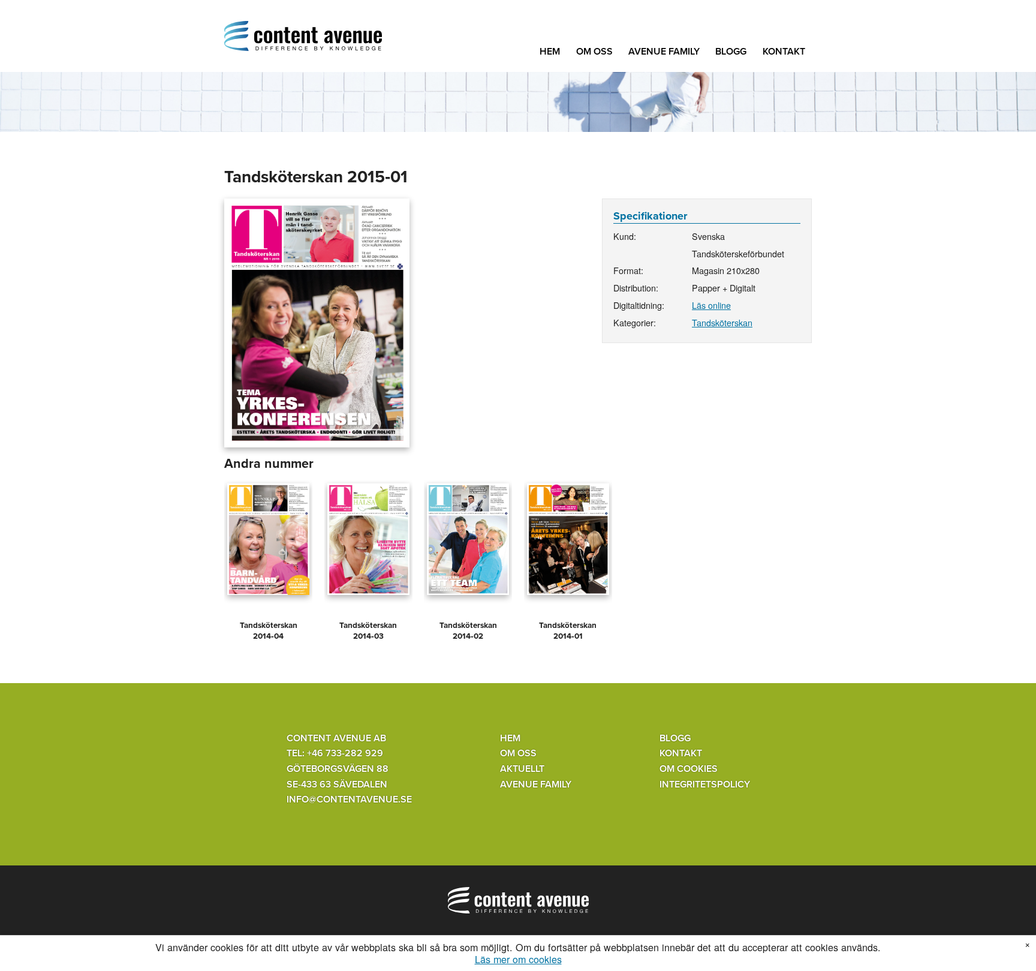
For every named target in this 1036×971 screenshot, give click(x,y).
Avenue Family (664, 52)
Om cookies (688, 769)
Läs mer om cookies (518, 959)
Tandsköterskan (722, 322)
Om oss (594, 52)
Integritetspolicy (704, 784)
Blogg (730, 52)
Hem (550, 52)
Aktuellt (522, 769)
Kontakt (784, 52)
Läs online (711, 305)
